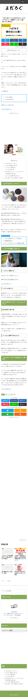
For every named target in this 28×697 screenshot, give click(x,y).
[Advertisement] (14, 128)
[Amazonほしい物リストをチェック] (20, 410)
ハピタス (8, 394)
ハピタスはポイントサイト (11, 163)
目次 (12, 160)
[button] (22, 44)
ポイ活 (14, 394)
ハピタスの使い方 (10, 169)
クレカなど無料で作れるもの (12, 175)
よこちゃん (14, 611)
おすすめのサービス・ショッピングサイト (14, 171)
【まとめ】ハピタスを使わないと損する (14, 177)
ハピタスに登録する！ (11, 167)
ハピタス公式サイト (6, 109)
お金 (3, 394)
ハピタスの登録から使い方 (11, 165)
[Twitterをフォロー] (7, 410)
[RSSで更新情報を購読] (20, 414)
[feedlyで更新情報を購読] (7, 414)
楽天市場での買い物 (10, 173)
